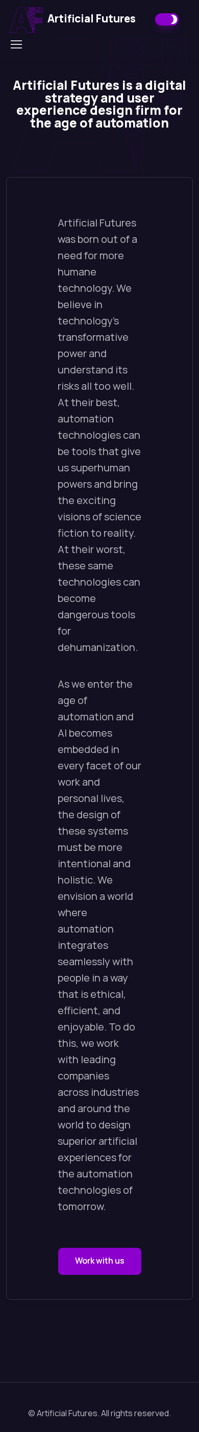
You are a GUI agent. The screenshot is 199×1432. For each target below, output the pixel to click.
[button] (99, 1261)
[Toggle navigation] (15, 44)
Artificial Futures (91, 18)
